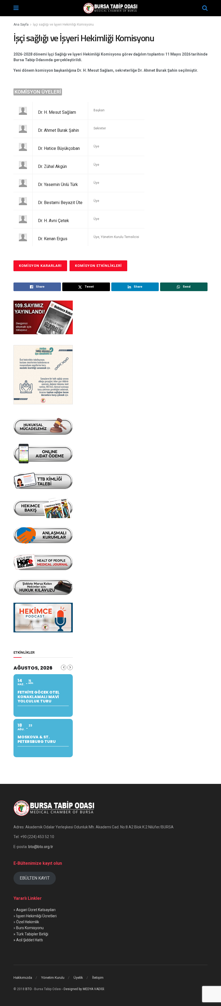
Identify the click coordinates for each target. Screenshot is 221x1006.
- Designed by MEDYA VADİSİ (83, 989)
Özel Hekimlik (27, 922)
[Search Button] (205, 8)
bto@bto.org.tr (40, 847)
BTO (28, 989)
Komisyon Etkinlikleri (98, 266)
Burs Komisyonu (30, 928)
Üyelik (78, 978)
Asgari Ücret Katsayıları (36, 910)
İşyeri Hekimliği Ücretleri (36, 916)
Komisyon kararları (40, 266)
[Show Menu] (16, 8)
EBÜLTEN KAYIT (35, 878)
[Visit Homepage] (110, 8)
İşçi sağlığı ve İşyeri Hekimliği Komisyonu (63, 24)
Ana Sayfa (21, 24)
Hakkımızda (22, 978)
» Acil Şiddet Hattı (28, 940)
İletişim (97, 978)
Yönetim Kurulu (52, 978)
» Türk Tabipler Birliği (30, 934)
